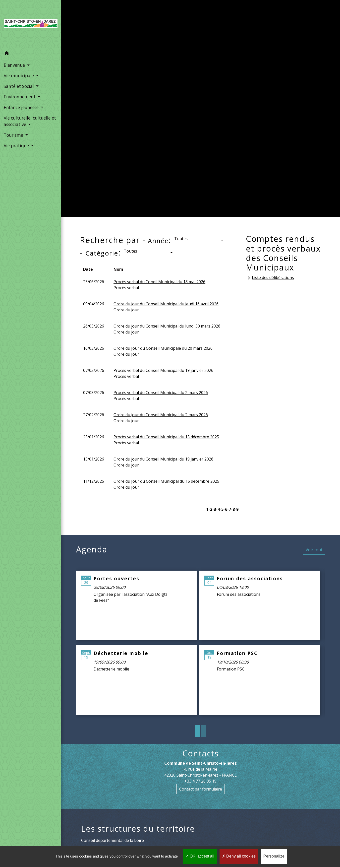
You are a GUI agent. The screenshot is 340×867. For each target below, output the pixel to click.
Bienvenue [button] (15, 65)
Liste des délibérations (270, 278)
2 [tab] (203, 731)
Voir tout (314, 549)
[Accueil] (30, 24)
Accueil (97, 119)
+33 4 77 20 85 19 (200, 781)
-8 (233, 509)
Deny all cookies (240, 856)
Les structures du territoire (138, 828)
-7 (229, 509)
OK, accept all (201, 856)
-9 (236, 509)
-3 (214, 509)
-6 (225, 509)
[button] (30, 54)
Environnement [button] (20, 97)
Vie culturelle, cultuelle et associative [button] (30, 121)
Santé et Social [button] (19, 86)
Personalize (273, 856)
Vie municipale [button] (19, 75)
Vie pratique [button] (17, 145)
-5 (222, 509)
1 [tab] (197, 731)
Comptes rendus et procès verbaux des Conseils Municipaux (234, 119)
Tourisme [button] (14, 135)
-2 (210, 509)
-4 (218, 509)
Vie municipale (131, 119)
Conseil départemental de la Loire (112, 840)
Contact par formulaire (200, 789)
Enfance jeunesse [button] (22, 107)
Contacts (200, 753)
